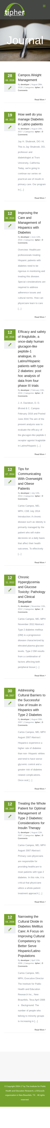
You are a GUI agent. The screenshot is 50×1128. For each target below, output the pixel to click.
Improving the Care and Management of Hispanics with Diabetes (29, 222)
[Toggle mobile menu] (44, 5)
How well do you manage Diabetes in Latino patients (31, 119)
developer (25, 84)
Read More (39, 99)
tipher (37, 87)
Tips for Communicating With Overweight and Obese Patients (30, 478)
